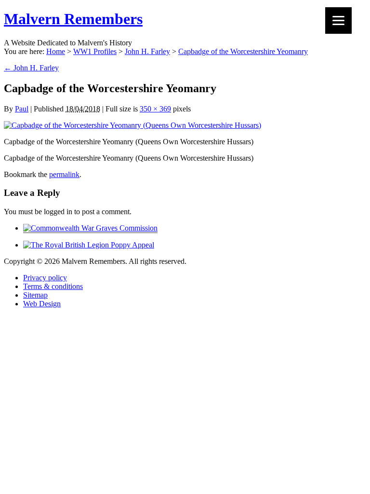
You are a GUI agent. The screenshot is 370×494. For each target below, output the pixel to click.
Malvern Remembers (73, 18)
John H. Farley (147, 51)
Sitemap (35, 295)
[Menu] (338, 20)
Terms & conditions (53, 286)
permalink (64, 174)
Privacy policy (45, 278)
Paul (21, 109)
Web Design (42, 304)
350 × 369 (155, 109)
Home (55, 51)
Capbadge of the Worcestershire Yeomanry (243, 51)
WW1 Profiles (95, 51)
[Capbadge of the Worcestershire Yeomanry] (132, 125)
